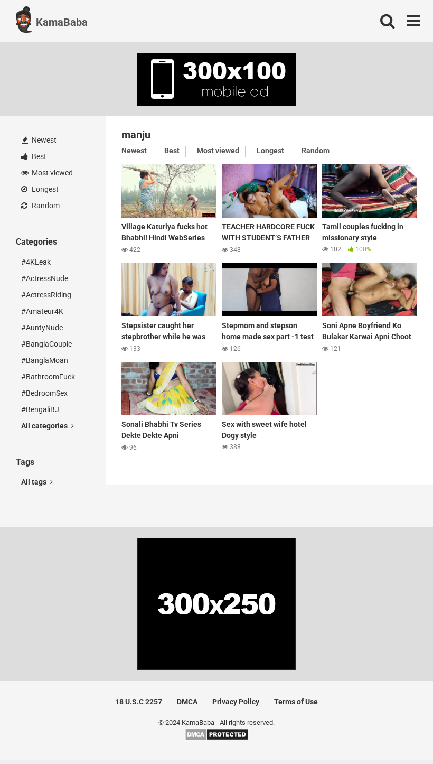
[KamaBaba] (24, 21)
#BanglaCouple (46, 344)
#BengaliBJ (40, 409)
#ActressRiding (46, 295)
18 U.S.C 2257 (138, 701)
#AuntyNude (42, 327)
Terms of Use (296, 701)
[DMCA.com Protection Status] (217, 738)
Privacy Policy (235, 701)
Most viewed (51, 173)
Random (45, 205)
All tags (34, 482)
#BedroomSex (44, 393)
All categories (45, 426)
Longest (44, 189)
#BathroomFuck (48, 376)
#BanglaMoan (44, 360)
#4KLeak (36, 262)
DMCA (187, 701)
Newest (43, 140)
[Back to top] (397, 732)
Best (38, 156)
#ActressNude (44, 278)
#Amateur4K (42, 311)
